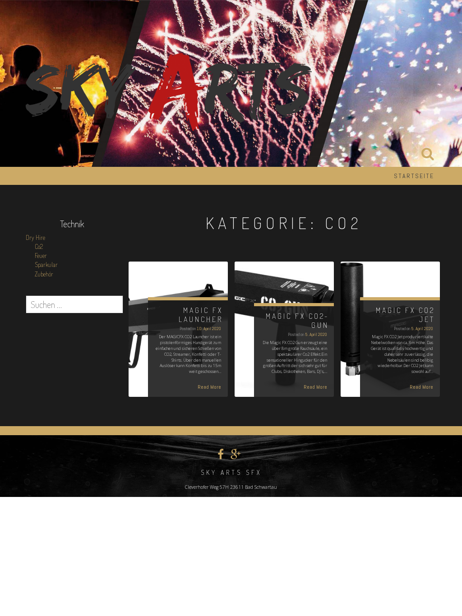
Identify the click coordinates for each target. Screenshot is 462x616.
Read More (209, 387)
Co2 (39, 246)
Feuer (41, 255)
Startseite (414, 176)
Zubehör (44, 274)
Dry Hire (35, 237)
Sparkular (46, 264)
